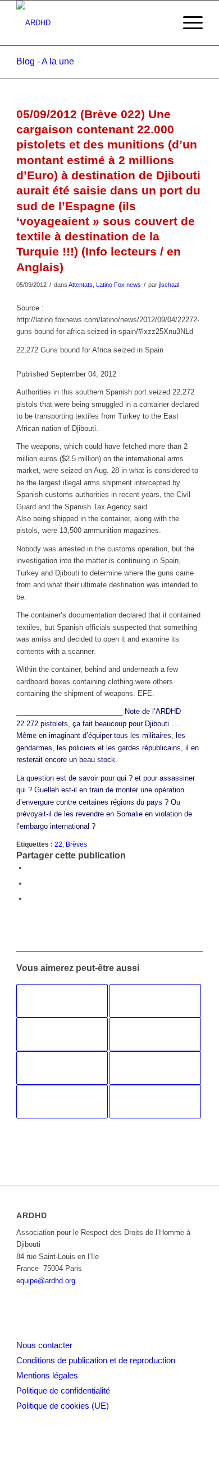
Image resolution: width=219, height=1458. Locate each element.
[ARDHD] (90, 23)
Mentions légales (47, 1375)
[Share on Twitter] (30, 898)
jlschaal (169, 284)
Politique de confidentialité (63, 1390)
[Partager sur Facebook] (30, 867)
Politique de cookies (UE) (62, 1405)
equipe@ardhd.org (45, 1280)
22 (58, 844)
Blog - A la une (45, 61)
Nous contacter (44, 1345)
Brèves (76, 844)
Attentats (81, 284)
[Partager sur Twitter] (30, 883)
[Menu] (187, 23)
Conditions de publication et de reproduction (95, 1360)
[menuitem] (187, 23)
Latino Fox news (118, 284)
